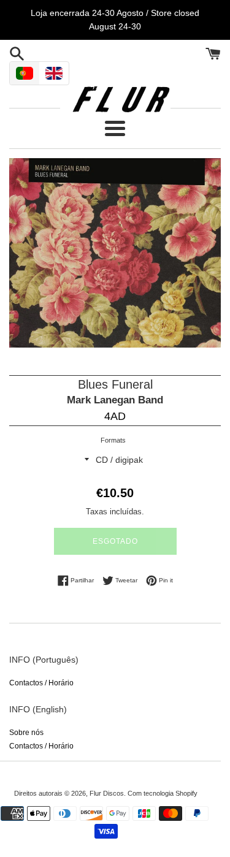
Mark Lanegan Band (115, 400)
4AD (115, 416)
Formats (113, 440)
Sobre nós (26, 732)
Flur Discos (107, 793)
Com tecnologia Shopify (162, 793)
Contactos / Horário (41, 683)
